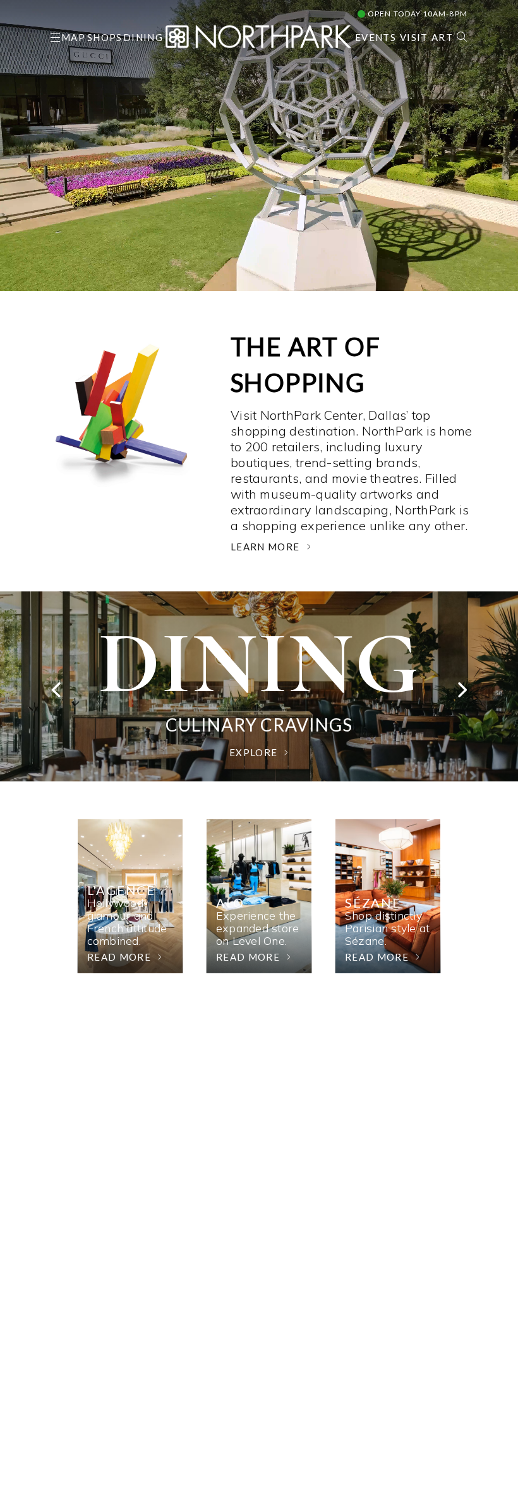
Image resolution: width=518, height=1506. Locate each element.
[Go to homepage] (258, 35)
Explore (253, 752)
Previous (57, 693)
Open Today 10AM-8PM (416, 13)
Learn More (265, 546)
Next (461, 693)
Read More (119, 957)
